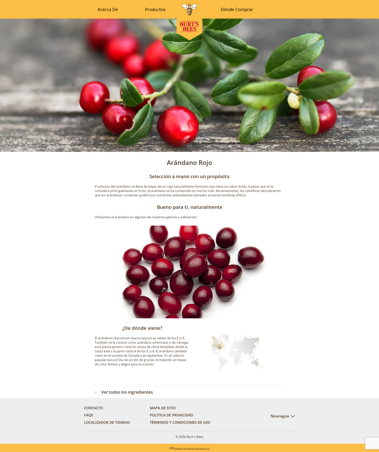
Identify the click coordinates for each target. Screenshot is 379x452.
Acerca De (108, 9)
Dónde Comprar (237, 9)
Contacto (93, 407)
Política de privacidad (171, 414)
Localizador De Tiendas (107, 422)
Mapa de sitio (163, 407)
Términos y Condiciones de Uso (180, 422)
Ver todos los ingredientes (124, 392)
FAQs (88, 414)
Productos (155, 9)
